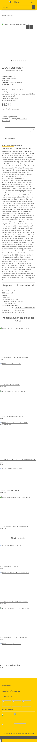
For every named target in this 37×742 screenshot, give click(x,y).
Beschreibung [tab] (7, 148)
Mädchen (18, 310)
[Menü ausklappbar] (4, 2)
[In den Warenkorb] (3, 22)
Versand (17, 109)
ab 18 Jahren (19, 312)
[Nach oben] (1, 740)
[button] (25, 2)
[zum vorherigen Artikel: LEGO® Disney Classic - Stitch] (14, 15)
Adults (17, 308)
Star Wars (23, 308)
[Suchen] (33, 7)
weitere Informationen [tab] (23, 148)
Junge (23, 310)
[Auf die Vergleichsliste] (28, 27)
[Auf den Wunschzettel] (31, 27)
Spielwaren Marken (15, 82)
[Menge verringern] (3, 129)
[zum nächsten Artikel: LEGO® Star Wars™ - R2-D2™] (18, 15)
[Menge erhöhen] (31, 134)
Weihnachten (30, 308)
